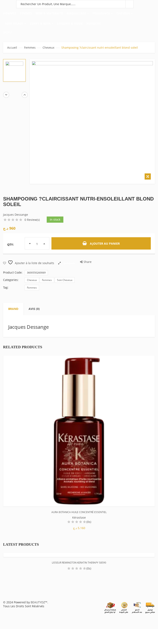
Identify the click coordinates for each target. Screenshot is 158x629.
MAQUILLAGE (76, 13)
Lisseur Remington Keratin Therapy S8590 (79, 562)
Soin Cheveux (64, 280)
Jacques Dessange (15, 215)
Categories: (11, 280)
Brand (13, 309)
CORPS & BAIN (40, 23)
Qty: (10, 244)
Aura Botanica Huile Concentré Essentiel (79, 512)
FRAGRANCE (101, 13)
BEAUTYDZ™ (39, 602)
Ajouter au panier (105, 243)
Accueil (12, 47)
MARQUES (93, 23)
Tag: (5, 287)
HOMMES (9, 13)
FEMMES (26, 13)
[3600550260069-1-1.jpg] (14, 70)
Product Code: (12, 272)
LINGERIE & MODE (70, 23)
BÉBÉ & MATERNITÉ (49, 13)
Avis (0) (34, 309)
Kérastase (79, 517)
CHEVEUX (123, 13)
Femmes (30, 47)
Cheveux (48, 47)
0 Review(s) (32, 220)
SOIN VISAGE (14, 23)
